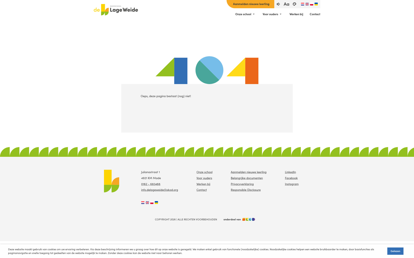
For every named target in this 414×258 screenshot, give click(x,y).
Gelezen (395, 251)
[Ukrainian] (316, 4)
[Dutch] (302, 4)
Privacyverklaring (242, 184)
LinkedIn (290, 172)
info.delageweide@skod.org (159, 190)
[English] (307, 4)
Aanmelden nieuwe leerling (251, 4)
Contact (315, 14)
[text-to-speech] (278, 4)
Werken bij (296, 14)
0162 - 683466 (150, 184)
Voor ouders (270, 14)
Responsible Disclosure (246, 190)
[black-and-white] (294, 4)
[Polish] (311, 4)
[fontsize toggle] (286, 4)
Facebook (291, 178)
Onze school (243, 14)
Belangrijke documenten (247, 178)
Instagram (292, 184)
